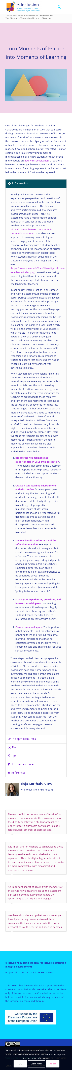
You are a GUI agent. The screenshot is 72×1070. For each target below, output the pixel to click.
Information (20, 183)
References (18, 773)
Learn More (37, 1063)
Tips (13, 756)
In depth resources (24, 739)
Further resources (23, 764)
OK (20, 1063)
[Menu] (65, 7)
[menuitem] (57, 7)
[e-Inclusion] (29, 7)
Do (14, 747)
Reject (53, 1063)
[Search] (57, 7)
